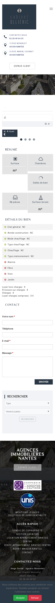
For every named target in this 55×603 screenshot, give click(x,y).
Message (7, 353)
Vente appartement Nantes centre (27, 545)
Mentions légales (27, 512)
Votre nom (7, 316)
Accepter (20, 598)
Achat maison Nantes (27, 549)
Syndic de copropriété (27, 530)
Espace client (22, 66)
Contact (27, 552)
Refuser (35, 598)
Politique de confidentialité (28, 515)
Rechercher (27, 419)
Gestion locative (27, 534)
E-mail (5, 341)
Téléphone (7, 329)
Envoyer (43, 382)
